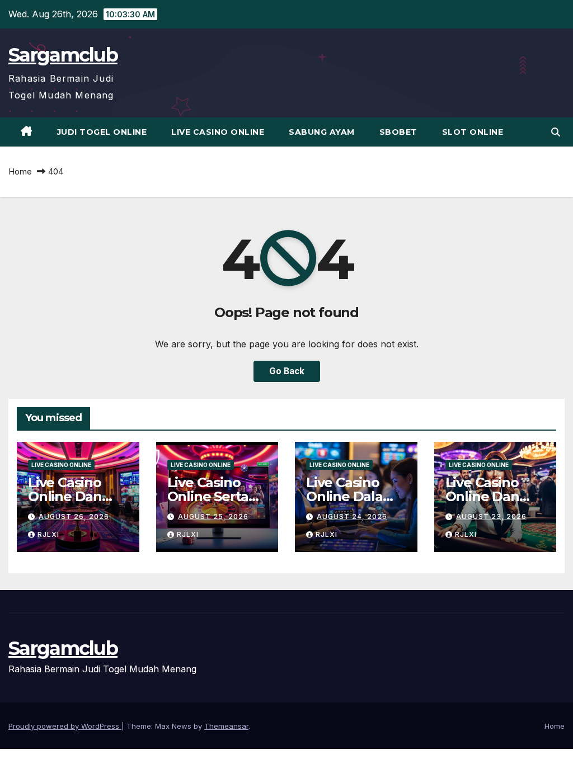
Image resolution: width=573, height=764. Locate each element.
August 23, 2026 (491, 516)
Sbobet (398, 132)
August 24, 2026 (352, 516)
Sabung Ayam (322, 132)
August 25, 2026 (213, 516)
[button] (555, 132)
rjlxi (48, 534)
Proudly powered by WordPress (64, 725)
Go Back (286, 371)
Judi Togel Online (102, 132)
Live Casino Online (217, 132)
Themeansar (226, 725)
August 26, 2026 (74, 516)
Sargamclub (63, 55)
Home (20, 171)
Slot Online (473, 132)
